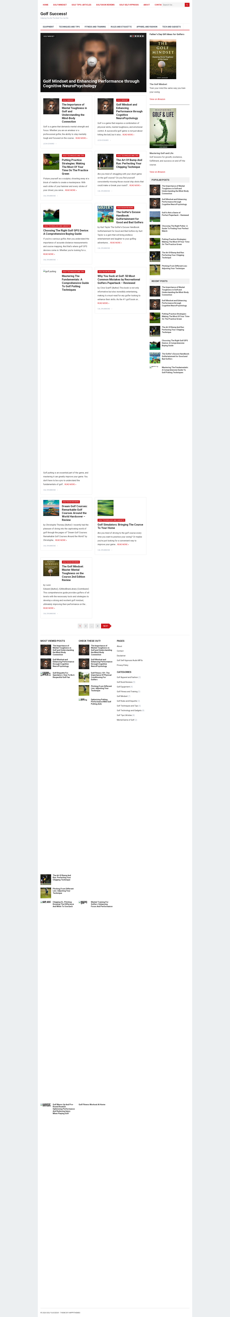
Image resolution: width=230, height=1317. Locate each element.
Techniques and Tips (69, 27)
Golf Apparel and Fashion (127, 677)
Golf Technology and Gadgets (57, 226)
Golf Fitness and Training (127, 691)
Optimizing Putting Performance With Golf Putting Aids (101, 701)
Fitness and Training (95, 27)
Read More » (81, 138)
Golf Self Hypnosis (129, 5)
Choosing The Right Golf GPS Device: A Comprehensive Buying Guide (66, 232)
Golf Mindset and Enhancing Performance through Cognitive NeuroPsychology (91, 83)
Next (143, 62)
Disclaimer (121, 656)
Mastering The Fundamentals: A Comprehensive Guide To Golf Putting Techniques (75, 282)
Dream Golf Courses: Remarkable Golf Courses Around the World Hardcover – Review (74, 513)
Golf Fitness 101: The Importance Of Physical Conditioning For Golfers (101, 676)
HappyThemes (74, 1313)
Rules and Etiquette (121, 27)
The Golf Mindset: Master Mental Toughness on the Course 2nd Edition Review (73, 573)
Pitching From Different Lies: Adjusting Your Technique (63, 891)
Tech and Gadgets (171, 27)
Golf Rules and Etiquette (127, 701)
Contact (120, 651)
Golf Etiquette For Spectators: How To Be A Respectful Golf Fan (63, 675)
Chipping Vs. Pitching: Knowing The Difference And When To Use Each (63, 904)
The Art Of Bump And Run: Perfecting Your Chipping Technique (129, 163)
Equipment (48, 27)
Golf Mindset (60, 5)
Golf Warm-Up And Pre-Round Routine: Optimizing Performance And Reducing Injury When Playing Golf (64, 1109)
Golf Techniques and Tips (73, 156)
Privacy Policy (122, 665)
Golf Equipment (123, 687)
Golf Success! (53, 14)
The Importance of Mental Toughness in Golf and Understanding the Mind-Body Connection (74, 113)
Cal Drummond (49, 196)
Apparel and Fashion (147, 27)
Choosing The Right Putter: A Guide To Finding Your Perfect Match (175, 228)
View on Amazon (157, 99)
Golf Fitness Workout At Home (92, 1104)
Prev (43, 62)
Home (45, 5)
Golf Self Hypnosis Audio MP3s (130, 660)
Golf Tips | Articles (81, 5)
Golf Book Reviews (105, 5)
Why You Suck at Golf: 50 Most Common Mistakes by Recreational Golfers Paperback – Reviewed (119, 279)
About (146, 5)
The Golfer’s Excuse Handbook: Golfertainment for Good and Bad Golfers (129, 217)
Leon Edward (48, 144)
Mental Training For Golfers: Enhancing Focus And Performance (101, 904)
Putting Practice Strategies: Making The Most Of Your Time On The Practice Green (75, 166)
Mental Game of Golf (125, 720)
